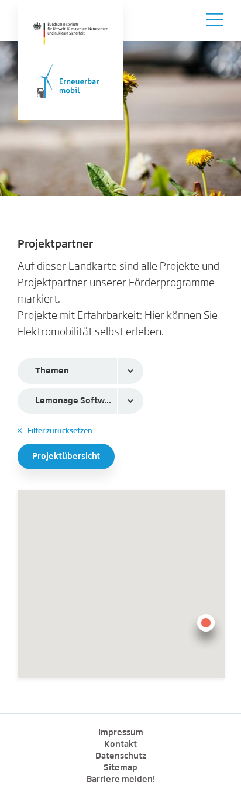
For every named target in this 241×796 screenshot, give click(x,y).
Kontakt (120, 744)
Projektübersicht (66, 456)
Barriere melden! (121, 780)
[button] (206, 630)
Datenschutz (120, 756)
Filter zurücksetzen (55, 430)
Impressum (120, 733)
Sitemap (120, 768)
